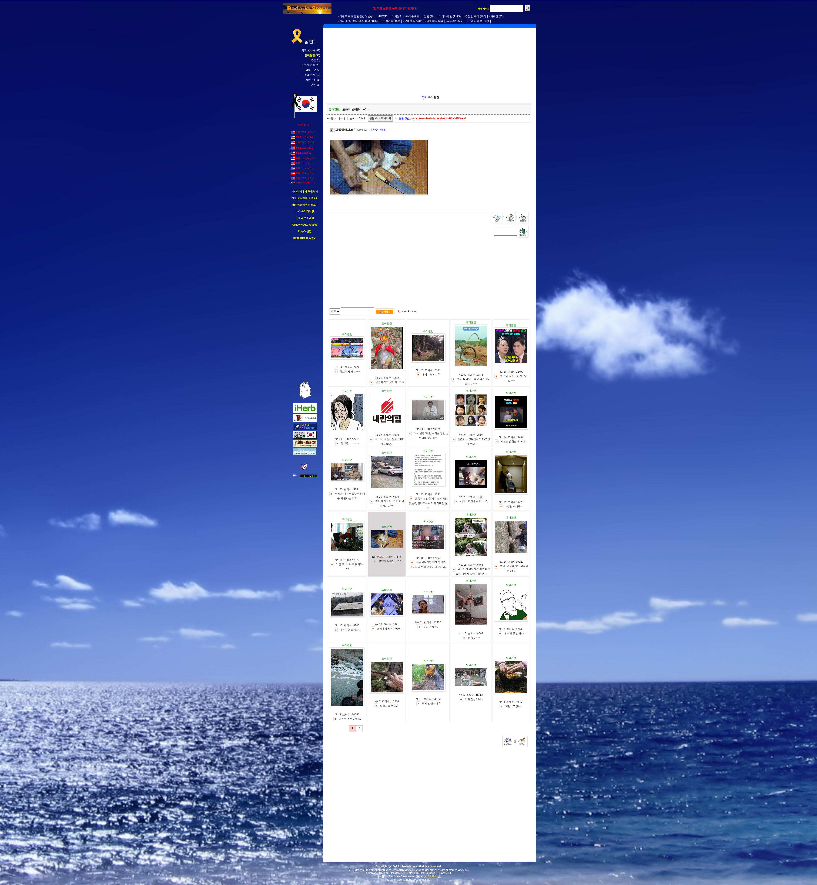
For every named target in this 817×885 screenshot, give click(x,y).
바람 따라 (432, 21)
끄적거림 (388, 21)
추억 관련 (309, 74)
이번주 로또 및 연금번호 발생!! (357, 16)
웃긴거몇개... (431, 626)
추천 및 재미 (472, 16)
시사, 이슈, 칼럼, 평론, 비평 (355, 21)
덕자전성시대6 (431, 703)
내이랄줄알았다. (514, 633)
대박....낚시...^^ (431, 374)
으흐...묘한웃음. (389, 705)
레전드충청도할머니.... (514, 441)
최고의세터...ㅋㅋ (350, 371)
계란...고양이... (514, 706)
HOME (383, 16)
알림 (426, 16)
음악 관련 (311, 70)
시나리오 (452, 21)
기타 (313, 84)
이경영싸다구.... (514, 506)
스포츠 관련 (308, 65)
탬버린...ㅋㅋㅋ (350, 443)
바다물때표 (412, 16)
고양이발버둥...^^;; (390, 561)
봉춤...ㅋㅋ (474, 637)
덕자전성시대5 (474, 699)
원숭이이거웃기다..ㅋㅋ (389, 382)
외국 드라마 (308, 50)
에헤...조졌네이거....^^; (474, 501)
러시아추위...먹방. (350, 718)
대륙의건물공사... (350, 629)
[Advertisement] (305, 311)
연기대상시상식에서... (389, 628)
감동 (313, 60)
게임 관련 (311, 79)
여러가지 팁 (445, 16)
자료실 (494, 16)
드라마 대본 (475, 21)
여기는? (396, 16)
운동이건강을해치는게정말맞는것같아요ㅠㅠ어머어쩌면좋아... (428, 503)
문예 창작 (409, 21)
